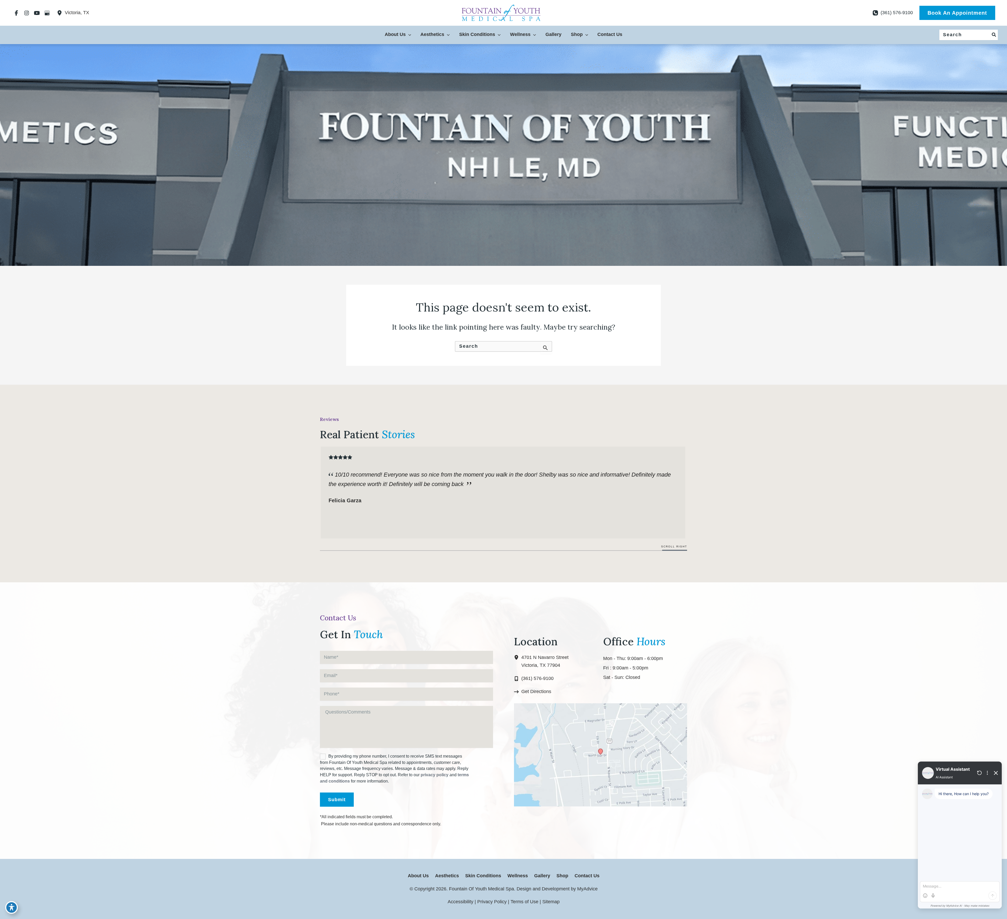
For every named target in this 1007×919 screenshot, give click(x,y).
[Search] (994, 35)
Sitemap (551, 901)
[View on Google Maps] (600, 754)
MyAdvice (587, 888)
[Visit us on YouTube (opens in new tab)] (36, 13)
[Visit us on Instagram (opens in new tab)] (26, 13)
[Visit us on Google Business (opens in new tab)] (47, 13)
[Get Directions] (532, 692)
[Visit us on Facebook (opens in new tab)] (16, 13)
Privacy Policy (492, 901)
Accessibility (460, 901)
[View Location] (61, 13)
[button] (957, 13)
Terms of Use (524, 901)
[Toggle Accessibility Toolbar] (11, 907)
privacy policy (434, 775)
